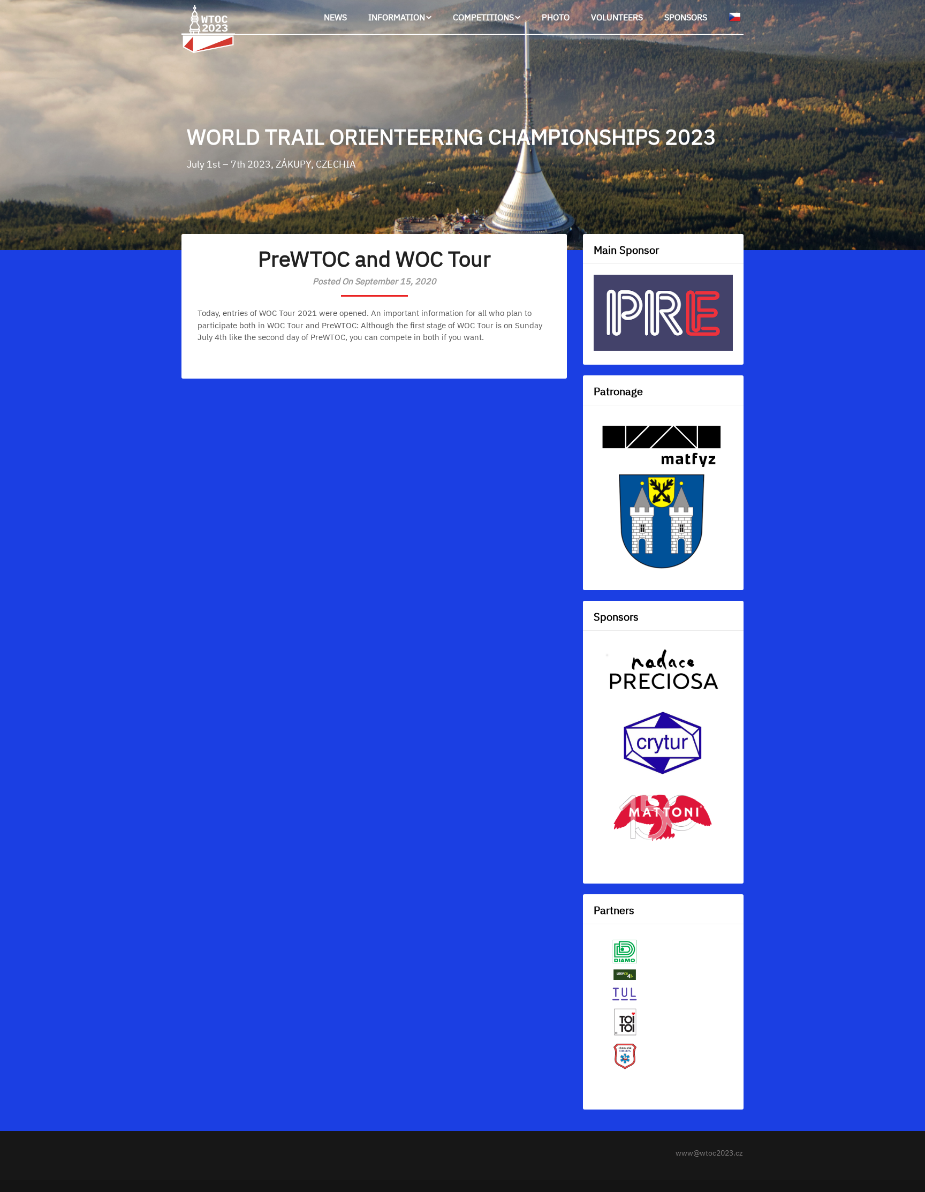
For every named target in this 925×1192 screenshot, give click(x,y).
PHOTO (556, 17)
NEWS (335, 17)
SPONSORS (685, 17)
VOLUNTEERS (617, 17)
